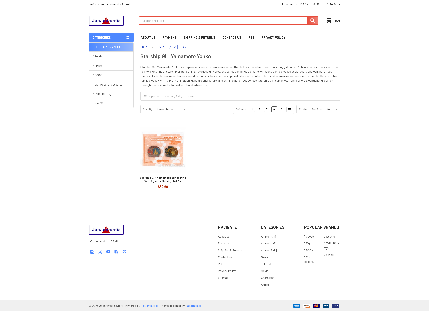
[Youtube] (108, 251)
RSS (251, 37)
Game (264, 257)
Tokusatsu (267, 264)
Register (334, 4)
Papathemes (193, 305)
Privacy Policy (273, 37)
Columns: (242, 109)
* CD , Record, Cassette (107, 84)
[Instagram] (92, 251)
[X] (100, 251)
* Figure (98, 66)
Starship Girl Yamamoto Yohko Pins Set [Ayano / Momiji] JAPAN (163, 179)
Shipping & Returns (199, 37)
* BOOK (97, 75)
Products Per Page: (311, 109)
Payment (170, 37)
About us (148, 37)
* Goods (97, 56)
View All (98, 103)
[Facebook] (116, 251)
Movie (264, 271)
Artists (265, 284)
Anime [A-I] (268, 236)
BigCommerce (149, 305)
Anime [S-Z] (269, 250)
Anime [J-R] (269, 243)
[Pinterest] (124, 251)
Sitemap (223, 277)
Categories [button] (101, 37)
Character (267, 277)
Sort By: (148, 109)
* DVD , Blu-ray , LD (105, 94)
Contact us (231, 37)
